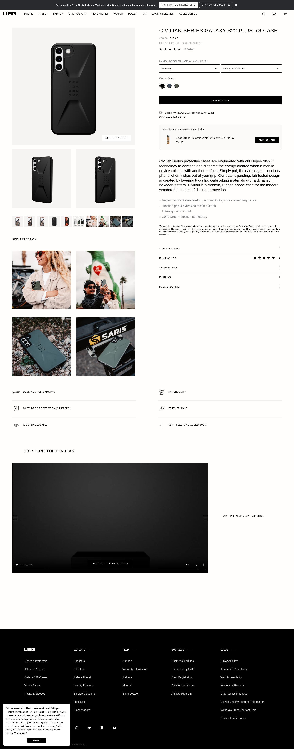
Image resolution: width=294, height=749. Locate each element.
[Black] (162, 86)
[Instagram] (76, 727)
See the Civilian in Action (110, 563)
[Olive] (176, 86)
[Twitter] (89, 727)
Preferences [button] (20, 733)
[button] (73, 86)
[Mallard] (169, 86)
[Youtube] (114, 727)
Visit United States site (178, 5)
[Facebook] (101, 727)
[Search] (263, 13)
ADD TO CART (267, 140)
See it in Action (116, 138)
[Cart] (274, 13)
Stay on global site (216, 5)
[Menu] (285, 13)
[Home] (9, 14)
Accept (36, 740)
